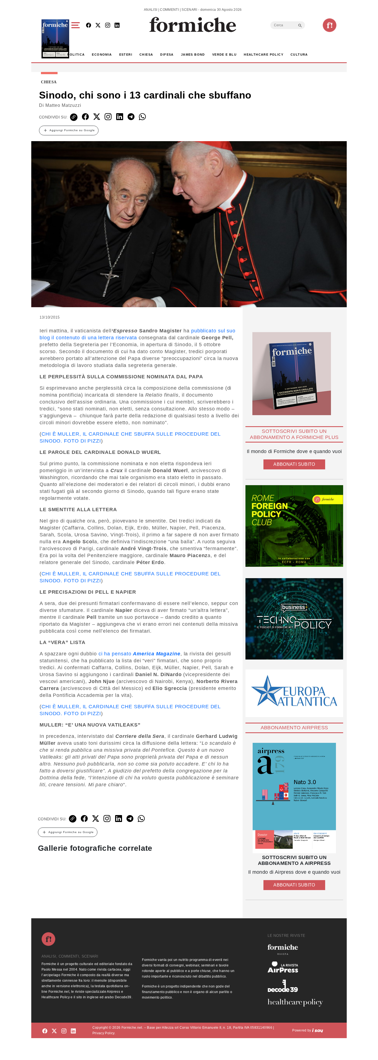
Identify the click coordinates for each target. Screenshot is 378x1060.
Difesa (167, 54)
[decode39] (297, 985)
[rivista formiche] (294, 798)
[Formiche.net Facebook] (88, 25)
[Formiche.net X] (98, 25)
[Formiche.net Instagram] (107, 25)
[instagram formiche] (64, 1031)
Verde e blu (224, 54)
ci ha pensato (139, 653)
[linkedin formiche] (73, 1031)
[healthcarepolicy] (297, 1003)
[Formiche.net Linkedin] (117, 25)
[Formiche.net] (329, 25)
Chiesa (146, 54)
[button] (76, 38)
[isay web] (317, 1030)
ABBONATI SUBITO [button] (294, 464)
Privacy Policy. (103, 1033)
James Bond (193, 54)
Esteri (125, 54)
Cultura (299, 54)
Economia (102, 54)
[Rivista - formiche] (297, 949)
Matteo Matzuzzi (63, 105)
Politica (76, 54)
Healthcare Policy (263, 54)
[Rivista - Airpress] (297, 967)
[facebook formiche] (45, 1031)
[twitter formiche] (54, 1031)
